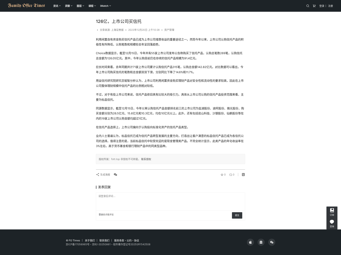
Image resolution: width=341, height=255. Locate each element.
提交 (237, 215)
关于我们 (90, 240)
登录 (321, 5)
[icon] (250, 242)
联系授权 (145, 159)
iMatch (104, 5)
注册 (330, 5)
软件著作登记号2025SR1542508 (131, 244)
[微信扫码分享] (114, 174)
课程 (90, 5)
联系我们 (104, 240)
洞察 (67, 5)
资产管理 (169, 29)
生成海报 (104, 174)
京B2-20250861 (101, 244)
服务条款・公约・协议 (126, 240)
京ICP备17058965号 (78, 244)
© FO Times (73, 240)
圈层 (79, 5)
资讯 (55, 5)
